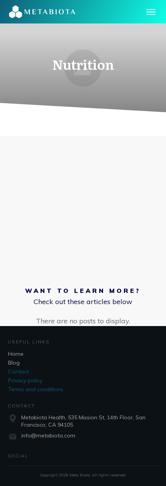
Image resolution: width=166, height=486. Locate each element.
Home (16, 353)
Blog (14, 362)
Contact (18, 371)
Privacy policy (25, 380)
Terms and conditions (35, 389)
